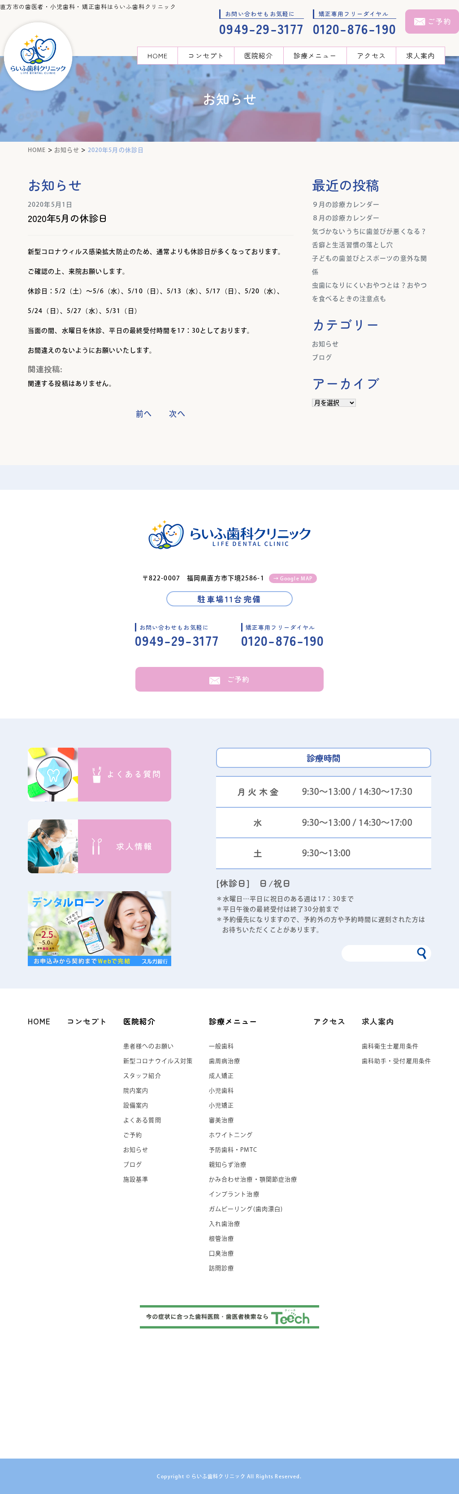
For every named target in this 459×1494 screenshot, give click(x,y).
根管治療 (221, 1238)
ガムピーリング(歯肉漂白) (246, 1209)
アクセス (371, 55)
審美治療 (221, 1120)
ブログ (322, 357)
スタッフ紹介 (142, 1076)
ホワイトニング (231, 1135)
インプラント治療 (234, 1194)
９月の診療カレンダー (346, 204)
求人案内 (420, 55)
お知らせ (325, 344)
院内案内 (135, 1090)
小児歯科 (221, 1090)
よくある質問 (142, 1120)
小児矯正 (221, 1105)
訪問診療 (221, 1268)
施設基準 (135, 1179)
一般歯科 (221, 1046)
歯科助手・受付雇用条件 (396, 1061)
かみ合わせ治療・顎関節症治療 (253, 1179)
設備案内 (135, 1105)
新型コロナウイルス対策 (158, 1061)
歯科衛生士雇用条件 (390, 1046)
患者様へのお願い (148, 1046)
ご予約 (238, 679)
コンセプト (206, 55)
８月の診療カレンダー (346, 218)
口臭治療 (221, 1253)
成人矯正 (221, 1076)
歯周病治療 (225, 1061)
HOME (157, 55)
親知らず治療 (228, 1164)
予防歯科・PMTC (233, 1150)
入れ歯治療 (225, 1224)
